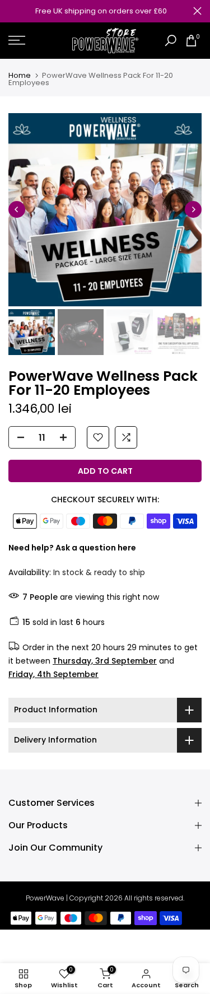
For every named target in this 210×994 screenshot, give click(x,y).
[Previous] (16, 209)
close (197, 11)
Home (19, 75)
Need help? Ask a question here (72, 547)
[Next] (193, 209)
